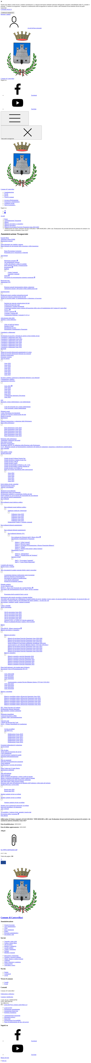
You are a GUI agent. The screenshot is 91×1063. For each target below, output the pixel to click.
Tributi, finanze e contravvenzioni (13, 959)
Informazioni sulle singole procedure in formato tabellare (16, 597)
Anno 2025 (7, 374)
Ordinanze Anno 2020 (17, 515)
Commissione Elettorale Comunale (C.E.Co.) (17, 315)
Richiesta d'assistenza (10, 1012)
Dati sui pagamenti (6, 760)
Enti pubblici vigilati (6, 452)
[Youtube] (5, 213)
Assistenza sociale (9, 203)
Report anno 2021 (9, 791)
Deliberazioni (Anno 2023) (15, 740)
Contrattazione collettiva (7, 379)
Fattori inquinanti (5, 775)
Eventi (6, 984)
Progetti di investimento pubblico (13, 581)
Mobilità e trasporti (9, 952)
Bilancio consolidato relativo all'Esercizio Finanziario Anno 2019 (22, 699)
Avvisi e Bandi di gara (7, 586)
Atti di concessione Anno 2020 (13, 617)
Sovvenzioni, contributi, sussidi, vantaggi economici (15, 602)
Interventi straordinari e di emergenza (11, 807)
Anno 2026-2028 (9, 674)
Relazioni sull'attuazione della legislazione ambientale (16, 780)
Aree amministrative (10, 926)
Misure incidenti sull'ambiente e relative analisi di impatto (17, 776)
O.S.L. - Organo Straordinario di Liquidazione (14, 724)
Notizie (6, 972)
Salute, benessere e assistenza (12, 962)
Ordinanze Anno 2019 (17, 514)
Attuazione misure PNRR (8, 239)
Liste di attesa (4, 750)
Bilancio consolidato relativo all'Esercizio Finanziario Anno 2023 (22, 698)
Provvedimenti (5, 499)
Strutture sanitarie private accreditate (11, 794)
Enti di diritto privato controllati (9, 484)
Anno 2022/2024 (9, 685)
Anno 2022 (7, 370)
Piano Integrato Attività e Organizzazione (15, 265)
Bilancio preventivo (10, 225)
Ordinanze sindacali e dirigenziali (17, 510)
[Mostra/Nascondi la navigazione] (15, 118)
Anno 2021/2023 (9, 683)
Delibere (6, 269)
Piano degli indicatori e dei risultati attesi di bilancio (15, 667)
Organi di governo (9, 925)
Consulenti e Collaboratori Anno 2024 (11, 339)
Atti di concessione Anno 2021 (13, 618)
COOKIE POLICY (6, 9)
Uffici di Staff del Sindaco (11, 324)
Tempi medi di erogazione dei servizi (11, 752)
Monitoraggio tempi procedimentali (10, 492)
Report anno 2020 (9, 789)
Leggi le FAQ (8, 1008)
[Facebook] (5, 211)
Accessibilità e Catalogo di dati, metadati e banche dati (16, 812)
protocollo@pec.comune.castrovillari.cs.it (15, 1004)
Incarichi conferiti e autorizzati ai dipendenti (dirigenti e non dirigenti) (20, 377)
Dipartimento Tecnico (17, 550)
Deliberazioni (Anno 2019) (15, 734)
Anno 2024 (7, 373)
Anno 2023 (7, 371)
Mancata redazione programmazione (14, 576)
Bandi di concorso (6, 416)
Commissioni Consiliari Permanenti (14, 306)
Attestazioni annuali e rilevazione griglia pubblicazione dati (20, 288)
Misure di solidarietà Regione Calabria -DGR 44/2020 (19, 622)
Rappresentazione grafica (8, 485)
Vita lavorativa (8, 944)
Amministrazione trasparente (12, 1015)
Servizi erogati (5, 746)
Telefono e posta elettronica (8, 319)
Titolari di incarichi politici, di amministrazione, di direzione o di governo (21, 298)
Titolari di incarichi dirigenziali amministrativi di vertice (16, 352)
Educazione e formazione (11, 955)
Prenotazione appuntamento (12, 1009)
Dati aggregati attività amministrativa (11, 497)
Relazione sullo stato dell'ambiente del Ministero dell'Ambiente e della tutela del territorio (25, 783)
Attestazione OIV (6, 282)
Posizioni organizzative (7, 355)
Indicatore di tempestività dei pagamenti (12, 761)
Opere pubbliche (5, 763)
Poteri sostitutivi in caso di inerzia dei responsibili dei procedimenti (19, 495)
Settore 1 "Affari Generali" (22, 542)
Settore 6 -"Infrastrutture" (22, 553)
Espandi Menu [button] (5, 238)
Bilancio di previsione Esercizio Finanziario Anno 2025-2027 (25, 640)
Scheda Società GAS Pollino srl (13, 468)
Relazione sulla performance (9, 439)
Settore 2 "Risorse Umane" (22, 544)
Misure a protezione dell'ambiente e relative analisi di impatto (18, 778)
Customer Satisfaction (7, 997)
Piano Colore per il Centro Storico (10, 768)
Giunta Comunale (13, 272)
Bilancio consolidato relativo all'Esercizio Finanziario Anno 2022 (22, 704)
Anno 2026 (7, 363)
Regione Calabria (5, 14)
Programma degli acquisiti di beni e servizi (16, 594)
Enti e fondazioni (9, 930)
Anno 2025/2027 (9, 675)
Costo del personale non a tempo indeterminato (17, 406)
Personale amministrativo (11, 933)
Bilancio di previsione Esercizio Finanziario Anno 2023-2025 (22, 227)
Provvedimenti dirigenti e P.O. (16, 533)
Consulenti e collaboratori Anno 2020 (11, 342)
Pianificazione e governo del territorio (11, 765)
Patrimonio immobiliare (7, 714)
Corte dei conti (5, 721)
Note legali (7, 1019)
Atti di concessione (6, 607)
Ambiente (7, 960)
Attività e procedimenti (7, 487)
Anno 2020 (7, 366)
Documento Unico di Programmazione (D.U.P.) (14, 669)
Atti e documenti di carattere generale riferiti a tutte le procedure (18, 570)
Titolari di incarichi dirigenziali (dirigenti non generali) (16, 353)
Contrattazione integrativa (8, 381)
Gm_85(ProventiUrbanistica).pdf (9, 849)
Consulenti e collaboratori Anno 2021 (11, 344)
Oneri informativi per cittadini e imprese (12, 244)
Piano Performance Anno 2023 (13, 434)
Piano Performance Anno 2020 (13, 429)
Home (6, 219)
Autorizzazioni (8, 963)
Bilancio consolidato (6, 691)
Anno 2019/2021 (9, 677)
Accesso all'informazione (11, 200)
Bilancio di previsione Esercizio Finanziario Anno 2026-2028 (25, 638)
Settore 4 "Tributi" (20, 547)
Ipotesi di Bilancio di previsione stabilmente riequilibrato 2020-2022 (27, 643)
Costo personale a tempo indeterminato (15, 408)
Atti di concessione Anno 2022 (13, 612)
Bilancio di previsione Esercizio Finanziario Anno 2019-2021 (25, 641)
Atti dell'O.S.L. (8, 730)
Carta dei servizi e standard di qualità (11, 755)
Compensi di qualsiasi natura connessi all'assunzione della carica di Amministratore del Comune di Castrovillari (35, 308)
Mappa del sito (5, 1057)
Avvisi (6, 975)
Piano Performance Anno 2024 (13, 435)
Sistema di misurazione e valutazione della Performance (16, 421)
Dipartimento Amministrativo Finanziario (15, 329)
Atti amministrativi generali (11, 262)
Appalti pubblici (8, 948)
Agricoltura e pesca (9, 965)
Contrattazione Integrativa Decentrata (14, 395)
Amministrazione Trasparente (13, 220)
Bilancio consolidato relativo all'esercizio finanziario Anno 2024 (22, 696)
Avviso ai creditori (9, 729)
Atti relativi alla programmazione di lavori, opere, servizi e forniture (19, 589)
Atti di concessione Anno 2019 (13, 615)
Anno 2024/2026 (9, 688)
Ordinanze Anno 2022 (17, 519)
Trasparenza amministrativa (12, 201)
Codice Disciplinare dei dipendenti (10, 413)
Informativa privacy (9, 1017)
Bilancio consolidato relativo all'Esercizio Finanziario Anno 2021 (22, 703)
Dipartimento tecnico (10, 327)
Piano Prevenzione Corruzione (12, 251)
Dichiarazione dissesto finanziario (10, 709)
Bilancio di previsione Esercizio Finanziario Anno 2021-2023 (25, 646)
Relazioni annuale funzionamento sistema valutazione (19, 287)
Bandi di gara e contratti (7, 566)
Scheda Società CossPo (10, 463)
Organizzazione (5, 291)
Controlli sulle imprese (7, 565)
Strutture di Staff (9, 326)
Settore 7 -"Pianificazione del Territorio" (26, 555)
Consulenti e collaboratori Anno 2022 (11, 347)
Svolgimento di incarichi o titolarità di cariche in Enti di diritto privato (20, 336)
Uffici (6, 928)
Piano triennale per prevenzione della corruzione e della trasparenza (19, 246)
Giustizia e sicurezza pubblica (12, 957)
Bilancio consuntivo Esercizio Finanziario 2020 (21, 661)
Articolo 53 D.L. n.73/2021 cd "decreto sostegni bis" (19, 620)
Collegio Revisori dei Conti (12, 305)
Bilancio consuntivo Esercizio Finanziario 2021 (21, 662)
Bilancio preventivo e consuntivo (14, 224)
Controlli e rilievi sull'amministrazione (11, 717)
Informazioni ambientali (7, 770)
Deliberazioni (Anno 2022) (15, 739)
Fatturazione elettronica (7, 994)
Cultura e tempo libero (10, 943)
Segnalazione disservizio (11, 1011)
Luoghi (6, 982)
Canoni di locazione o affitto (9, 716)
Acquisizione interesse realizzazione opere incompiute (19, 575)
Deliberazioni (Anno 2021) (15, 737)
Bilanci (7, 222)
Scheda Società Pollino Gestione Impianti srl (16, 466)
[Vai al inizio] (1, 859)
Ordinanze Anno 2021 (17, 517)
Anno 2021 (7, 368)
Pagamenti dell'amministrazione (9, 756)
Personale (3, 348)
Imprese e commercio (10, 946)
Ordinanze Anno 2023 (17, 520)
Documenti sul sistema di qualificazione (15, 578)
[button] (9, 192)
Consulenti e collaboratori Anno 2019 (11, 340)
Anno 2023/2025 (9, 687)
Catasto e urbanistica (10, 949)
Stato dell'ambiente (6, 773)
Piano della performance (7, 423)
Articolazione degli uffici (8, 318)
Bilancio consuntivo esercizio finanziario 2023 (21, 658)
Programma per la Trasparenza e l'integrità (16, 252)
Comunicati (7, 974)
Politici (6, 931)
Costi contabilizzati (6, 753)
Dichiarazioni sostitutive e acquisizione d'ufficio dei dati (16, 494)
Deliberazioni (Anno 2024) (15, 742)
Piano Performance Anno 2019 (13, 427)
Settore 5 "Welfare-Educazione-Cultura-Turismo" (29, 548)
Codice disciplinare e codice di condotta (15, 264)
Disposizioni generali (7, 241)
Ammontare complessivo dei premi (10, 440)
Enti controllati (5, 448)
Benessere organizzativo (7, 443)
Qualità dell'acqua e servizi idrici (10, 784)
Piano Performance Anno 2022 (13, 432)
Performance (4, 418)
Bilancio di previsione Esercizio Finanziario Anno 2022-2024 (25, 648)
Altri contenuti (5, 808)
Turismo (6, 951)
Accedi (3, 216)
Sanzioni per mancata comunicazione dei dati (13, 296)
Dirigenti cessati (5, 411)
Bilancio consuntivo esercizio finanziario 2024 (21, 656)
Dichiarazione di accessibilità (12, 1020)
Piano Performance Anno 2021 (13, 431)
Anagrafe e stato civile (10, 941)
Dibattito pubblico (6, 584)
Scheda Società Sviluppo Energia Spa (14, 458)
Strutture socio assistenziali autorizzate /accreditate (15, 805)
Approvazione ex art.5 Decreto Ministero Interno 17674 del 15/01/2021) (28, 645)
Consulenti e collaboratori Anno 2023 (11, 345)
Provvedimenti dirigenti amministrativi (11, 525)
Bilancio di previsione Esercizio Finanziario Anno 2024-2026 (25, 651)
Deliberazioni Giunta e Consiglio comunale (20, 522)
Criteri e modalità (5, 605)
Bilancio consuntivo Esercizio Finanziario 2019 (21, 659)
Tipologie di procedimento (8, 491)
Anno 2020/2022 (9, 678)
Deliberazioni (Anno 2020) (15, 735)
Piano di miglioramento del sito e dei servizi (16, 1022)
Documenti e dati (9, 934)
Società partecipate (6, 453)
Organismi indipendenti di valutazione (11, 745)
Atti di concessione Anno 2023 (13, 613)
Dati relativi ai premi (6, 442)
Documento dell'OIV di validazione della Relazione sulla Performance (20, 445)
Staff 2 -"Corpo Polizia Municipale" (25, 562)
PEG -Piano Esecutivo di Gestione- (11, 707)
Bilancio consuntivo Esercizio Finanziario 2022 (21, 664)
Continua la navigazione (7, 12)
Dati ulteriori (4, 815)
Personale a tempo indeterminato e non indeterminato (15, 402)
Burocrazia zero (5, 280)
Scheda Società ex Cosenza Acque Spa (15, 460)
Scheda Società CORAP (11, 461)
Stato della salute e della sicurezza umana (12, 781)
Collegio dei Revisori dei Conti (9, 722)
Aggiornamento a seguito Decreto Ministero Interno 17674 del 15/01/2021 (28, 682)
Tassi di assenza (5, 358)
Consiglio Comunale (13, 274)
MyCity (4, 1060)
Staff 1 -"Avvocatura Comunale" (24, 560)
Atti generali (4, 255)
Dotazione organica (6, 357)
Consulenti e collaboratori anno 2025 (11, 337)
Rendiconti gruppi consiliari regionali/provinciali (14, 295)
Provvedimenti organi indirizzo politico (12, 502)
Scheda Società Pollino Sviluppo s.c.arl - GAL (17, 465)
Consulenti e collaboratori (8, 332)
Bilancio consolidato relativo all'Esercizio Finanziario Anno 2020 (22, 701)
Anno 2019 (7, 365)
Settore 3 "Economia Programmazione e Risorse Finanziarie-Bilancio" (34, 545)
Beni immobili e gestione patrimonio (11, 710)
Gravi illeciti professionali (11, 580)
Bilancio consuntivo (9, 653)
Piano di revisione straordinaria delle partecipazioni (18, 469)
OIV (2, 400)
